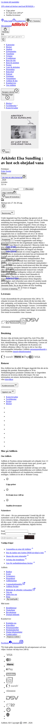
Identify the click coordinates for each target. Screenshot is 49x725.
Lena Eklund (11, 251)
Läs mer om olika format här (12, 177)
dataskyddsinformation (22, 351)
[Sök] (3, 40)
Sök (2, 34)
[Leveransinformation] (3, 206)
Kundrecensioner (8, 386)
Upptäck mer (6, 392)
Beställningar (11, 608)
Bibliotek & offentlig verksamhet (19, 590)
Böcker (9, 404)
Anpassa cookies (13, 637)
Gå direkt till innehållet (10, 2)
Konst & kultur (12, 397)
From (3, 534)
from (3, 531)
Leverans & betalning (9, 289)
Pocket (8, 401)
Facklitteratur (11, 399)
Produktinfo (6, 240)
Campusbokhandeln (14, 584)
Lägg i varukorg (7, 193)
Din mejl (31, 536)
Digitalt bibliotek (12, 614)
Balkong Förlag (12, 278)
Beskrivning (6, 213)
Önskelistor (10, 610)
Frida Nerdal (6, 171)
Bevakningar (11, 612)
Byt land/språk (12, 599)
